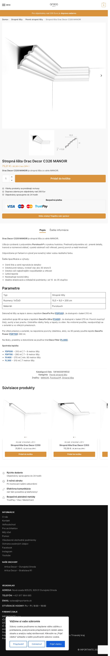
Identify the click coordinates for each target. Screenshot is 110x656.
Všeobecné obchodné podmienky (19, 540)
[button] (103, 5)
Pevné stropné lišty (34, 19)
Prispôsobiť (18, 644)
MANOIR (45, 378)
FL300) (64, 340)
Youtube (6, 555)
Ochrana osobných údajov (15, 544)
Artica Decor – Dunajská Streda (20, 566)
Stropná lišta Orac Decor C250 (25, 445)
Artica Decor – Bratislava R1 (18, 570)
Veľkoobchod (8, 524)
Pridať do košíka (60, 178)
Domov (5, 19)
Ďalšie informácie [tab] (59, 230)
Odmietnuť (37, 644)
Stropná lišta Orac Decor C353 (74, 445)
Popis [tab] (43, 230)
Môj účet (6, 532)
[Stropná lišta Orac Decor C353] (74, 416)
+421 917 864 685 (22, 595)
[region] (37, 633)
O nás (5, 517)
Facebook (7, 547)
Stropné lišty (16, 19)
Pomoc (5, 536)
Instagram (7, 551)
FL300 (8, 360)
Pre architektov (10, 528)
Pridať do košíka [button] (26, 454)
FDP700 (13, 334)
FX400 (56, 319)
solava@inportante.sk (21, 600)
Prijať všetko (55, 644)
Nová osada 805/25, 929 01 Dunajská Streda (34, 590)
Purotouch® (55, 378)
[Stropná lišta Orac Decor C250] (26, 416)
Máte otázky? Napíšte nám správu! (54, 216)
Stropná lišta (68, 378)
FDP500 (59, 313)
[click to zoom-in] (55, 76)
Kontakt (6, 520)
